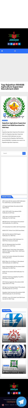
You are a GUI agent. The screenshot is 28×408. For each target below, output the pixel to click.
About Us (7, 404)
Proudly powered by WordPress (10, 399)
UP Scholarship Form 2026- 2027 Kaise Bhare (13, 226)
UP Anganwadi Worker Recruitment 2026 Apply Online (12, 338)
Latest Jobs (5, 120)
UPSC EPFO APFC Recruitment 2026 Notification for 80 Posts (12, 353)
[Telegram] (21, 401)
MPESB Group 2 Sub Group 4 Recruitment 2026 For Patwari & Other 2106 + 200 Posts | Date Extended (13, 251)
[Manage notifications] (3, 405)
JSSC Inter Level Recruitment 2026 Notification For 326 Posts (13, 369)
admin (4, 130)
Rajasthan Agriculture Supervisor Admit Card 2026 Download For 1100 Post (14, 125)
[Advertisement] (14, 14)
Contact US (12, 404)
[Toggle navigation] (15, 51)
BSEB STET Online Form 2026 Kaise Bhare (13, 230)
